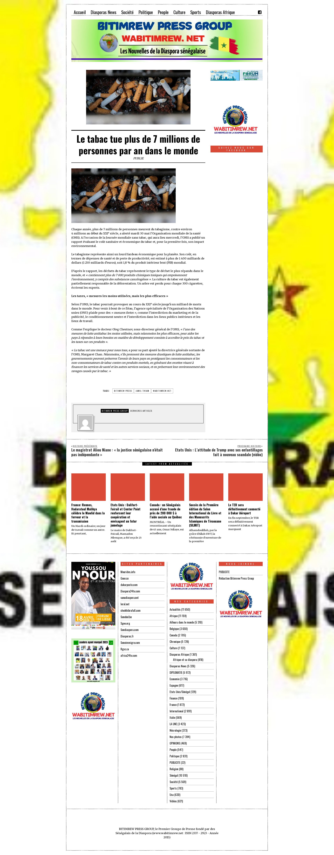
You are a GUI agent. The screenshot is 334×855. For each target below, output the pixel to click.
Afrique (174, 616)
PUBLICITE (175, 762)
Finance (173, 698)
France (173, 705)
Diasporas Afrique (179, 654)
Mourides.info (128, 572)
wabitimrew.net (162, 390)
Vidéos (173, 801)
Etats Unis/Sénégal (180, 692)
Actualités (175, 609)
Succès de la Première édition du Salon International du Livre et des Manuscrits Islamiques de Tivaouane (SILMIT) (205, 515)
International (176, 711)
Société (174, 782)
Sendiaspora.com (130, 630)
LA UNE (173, 724)
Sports (173, 788)
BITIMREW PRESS (123, 390)
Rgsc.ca (125, 649)
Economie (175, 679)
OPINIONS (175, 743)
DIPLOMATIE (176, 672)
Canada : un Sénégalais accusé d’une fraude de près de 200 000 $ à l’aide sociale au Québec (166, 511)
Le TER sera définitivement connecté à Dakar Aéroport (244, 509)
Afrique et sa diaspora (185, 660)
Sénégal (174, 775)
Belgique (174, 629)
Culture (173, 648)
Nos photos (176, 737)
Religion (174, 769)
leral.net (125, 604)
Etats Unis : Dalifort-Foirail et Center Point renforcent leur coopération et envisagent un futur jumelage (125, 515)
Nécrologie (175, 730)
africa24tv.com (129, 655)
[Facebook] (260, 12)
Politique (174, 756)
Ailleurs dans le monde (182, 622)
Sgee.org (125, 623)
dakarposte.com (129, 585)
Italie (172, 717)
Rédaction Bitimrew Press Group (236, 578)
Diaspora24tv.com (130, 591)
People (173, 750)
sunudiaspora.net (130, 598)
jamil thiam (142, 390)
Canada (173, 635)
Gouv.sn (125, 578)
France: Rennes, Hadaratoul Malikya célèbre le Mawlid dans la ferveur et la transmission (88, 513)
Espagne (174, 685)
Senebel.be (126, 617)
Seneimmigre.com (130, 643)
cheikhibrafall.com (131, 610)
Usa (172, 795)
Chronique (175, 642)
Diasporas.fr (127, 636)
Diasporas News (178, 666)
